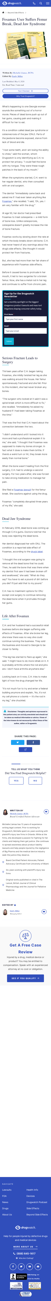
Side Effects (32, 1208)
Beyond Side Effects (16, 13)
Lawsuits (6, 1190)
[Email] (46, 811)
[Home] (3, 13)
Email (7, 326)
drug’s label (37, 551)
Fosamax (7, 201)
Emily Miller (17, 76)
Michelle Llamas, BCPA (23, 73)
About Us (7, 1214)
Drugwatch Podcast (36, 1202)
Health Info (32, 1190)
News (5, 1202)
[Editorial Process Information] (15, 905)
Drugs (5, 1208)
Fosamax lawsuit (22, 489)
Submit (9, 341)
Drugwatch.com (12, 3)
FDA (4, 1196)
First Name (9, 314)
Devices (30, 1196)
